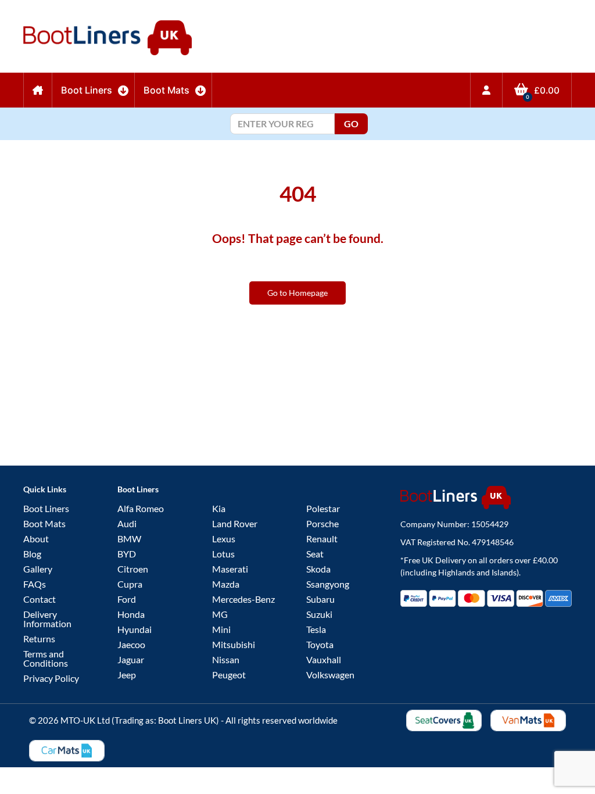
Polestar (323, 508)
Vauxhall (323, 659)
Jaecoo (131, 644)
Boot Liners (46, 508)
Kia (218, 508)
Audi (127, 523)
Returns (39, 638)
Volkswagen (330, 674)
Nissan (225, 659)
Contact (39, 599)
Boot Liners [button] (86, 90)
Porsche (322, 523)
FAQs (34, 583)
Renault (322, 538)
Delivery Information (47, 619)
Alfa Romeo (140, 508)
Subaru (320, 599)
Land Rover (234, 523)
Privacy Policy (51, 678)
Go (351, 123)
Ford (126, 599)
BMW (129, 538)
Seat (315, 553)
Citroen (132, 568)
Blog (32, 553)
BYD (126, 553)
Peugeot (229, 674)
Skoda (318, 568)
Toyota (320, 644)
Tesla (316, 629)
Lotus (223, 553)
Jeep (126, 674)
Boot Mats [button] (166, 90)
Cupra (129, 583)
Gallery (37, 568)
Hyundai (134, 629)
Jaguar (130, 659)
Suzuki (319, 614)
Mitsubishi (233, 644)
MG (220, 614)
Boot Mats (44, 523)
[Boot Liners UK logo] (486, 497)
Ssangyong (327, 583)
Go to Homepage (297, 293)
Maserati (230, 568)
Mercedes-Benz (243, 599)
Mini (221, 629)
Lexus (223, 538)
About (36, 538)
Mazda (225, 583)
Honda (131, 614)
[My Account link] (486, 90)
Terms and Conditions (45, 658)
